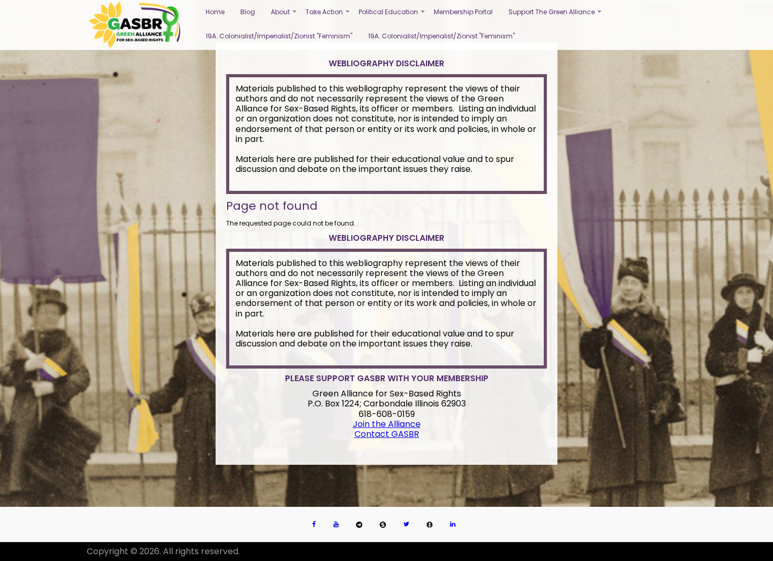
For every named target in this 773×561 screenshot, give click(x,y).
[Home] (134, 25)
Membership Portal (463, 11)
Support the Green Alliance (555, 15)
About (284, 15)
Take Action (328, 15)
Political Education (392, 15)
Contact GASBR (386, 434)
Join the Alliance (387, 424)
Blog (247, 11)
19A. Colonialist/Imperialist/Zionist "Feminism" (279, 36)
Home (215, 11)
